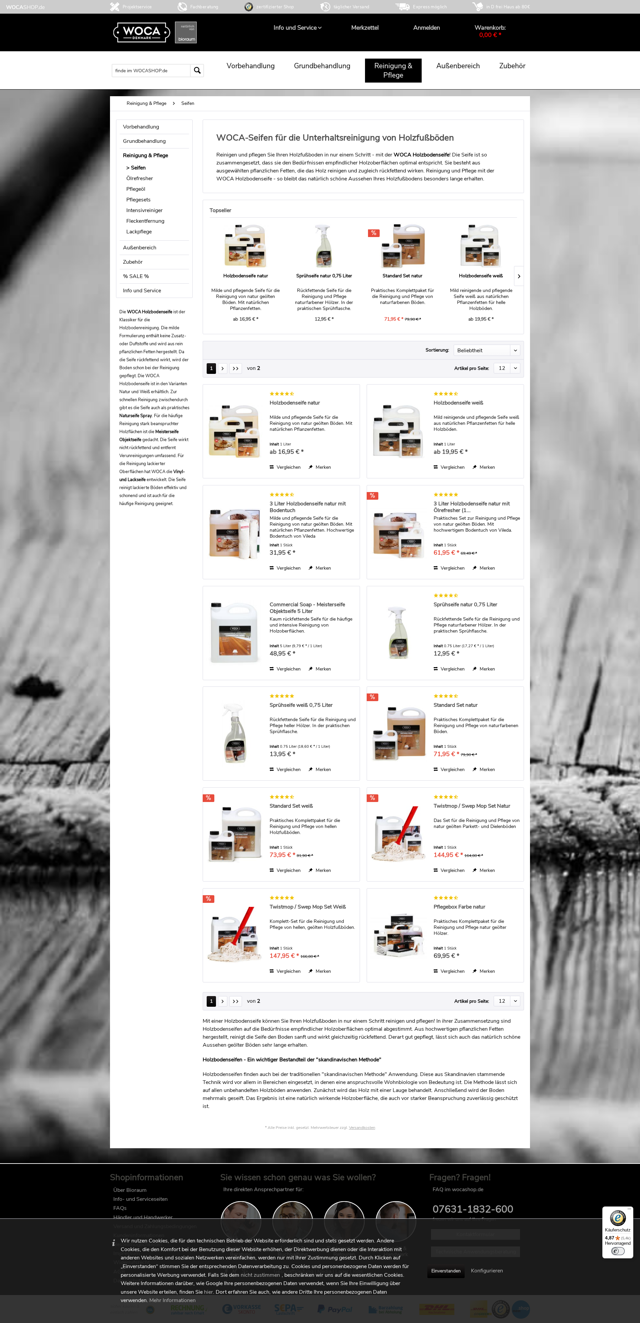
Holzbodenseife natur (245, 276)
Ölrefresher (139, 178)
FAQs (120, 1208)
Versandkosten (362, 1127)
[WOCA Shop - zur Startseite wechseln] (25, 7)
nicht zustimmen (260, 1275)
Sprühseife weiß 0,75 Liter (301, 705)
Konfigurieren (487, 1270)
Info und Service (142, 290)
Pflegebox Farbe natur (459, 907)
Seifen (138, 167)
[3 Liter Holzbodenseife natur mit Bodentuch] (234, 532)
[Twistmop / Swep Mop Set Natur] (398, 834)
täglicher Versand (352, 7)
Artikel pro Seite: (471, 368)
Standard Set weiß (291, 806)
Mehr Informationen (172, 1300)
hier (208, 1292)
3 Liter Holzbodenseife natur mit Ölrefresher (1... (472, 507)
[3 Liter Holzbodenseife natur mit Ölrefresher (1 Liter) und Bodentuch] (398, 532)
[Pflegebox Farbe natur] (398, 935)
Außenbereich (139, 247)
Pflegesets (138, 199)
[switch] (618, 1251)
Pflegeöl (135, 189)
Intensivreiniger (144, 210)
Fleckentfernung (145, 221)
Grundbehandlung (144, 141)
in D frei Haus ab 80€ (508, 7)
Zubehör (133, 262)
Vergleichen (288, 467)
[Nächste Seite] (222, 368)
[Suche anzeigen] (209, 71)
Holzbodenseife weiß (481, 276)
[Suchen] (197, 70)
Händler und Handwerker (143, 1217)
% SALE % (136, 276)
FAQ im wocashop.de (458, 1189)
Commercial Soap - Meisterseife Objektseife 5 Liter (307, 608)
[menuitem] (295, 28)
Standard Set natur (402, 276)
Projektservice (137, 7)
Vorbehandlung (141, 127)
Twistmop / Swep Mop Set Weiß (308, 907)
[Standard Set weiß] (234, 834)
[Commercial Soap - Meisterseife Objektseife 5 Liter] (234, 633)
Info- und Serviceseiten (140, 1199)
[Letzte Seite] (235, 368)
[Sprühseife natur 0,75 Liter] (324, 246)
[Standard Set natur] (402, 246)
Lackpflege (139, 231)
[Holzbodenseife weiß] (481, 246)
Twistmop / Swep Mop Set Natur (472, 806)
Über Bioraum (130, 1190)
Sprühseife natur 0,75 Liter (324, 276)
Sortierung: (437, 350)
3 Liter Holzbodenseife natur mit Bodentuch (308, 507)
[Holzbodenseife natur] (245, 246)
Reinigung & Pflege (145, 155)
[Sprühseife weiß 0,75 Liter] (234, 733)
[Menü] (629, 1210)
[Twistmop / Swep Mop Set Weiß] (234, 935)
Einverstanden (446, 1271)
